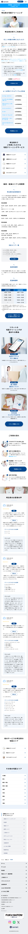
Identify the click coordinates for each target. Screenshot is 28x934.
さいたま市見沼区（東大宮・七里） (10, 255)
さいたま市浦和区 (6, 261)
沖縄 (3, 803)
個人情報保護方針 (4, 895)
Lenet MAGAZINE (6, 888)
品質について (7, 829)
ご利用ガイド (7, 832)
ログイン (21, 1)
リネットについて (5, 881)
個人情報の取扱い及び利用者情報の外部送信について (11, 897)
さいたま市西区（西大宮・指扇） (10, 250)
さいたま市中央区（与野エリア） (10, 257)
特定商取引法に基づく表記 (6, 902)
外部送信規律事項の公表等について (8, 899)
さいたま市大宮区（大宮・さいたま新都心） (12, 253)
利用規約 (6, 853)
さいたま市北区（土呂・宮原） (9, 252)
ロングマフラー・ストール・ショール (7, 119)
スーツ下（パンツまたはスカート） (7, 100)
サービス (3, 867)
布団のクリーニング (10, 163)
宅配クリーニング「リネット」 (8, 46)
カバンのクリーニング (11, 172)
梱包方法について (13, 456)
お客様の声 (6, 843)
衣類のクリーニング (10, 154)
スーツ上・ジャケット (6, 96)
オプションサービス (8, 836)
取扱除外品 (6, 849)
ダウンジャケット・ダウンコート (7, 104)
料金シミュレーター (8, 839)
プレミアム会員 (19, 70)
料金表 (15, 75)
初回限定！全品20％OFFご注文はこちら (14, 5)
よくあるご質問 (7, 846)
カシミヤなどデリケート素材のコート (17, 61)
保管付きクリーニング (11, 159)
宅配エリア (6, 825)
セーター (4, 111)
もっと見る (13, 259)
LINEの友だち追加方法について (7, 906)
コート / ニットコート (6, 108)
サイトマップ (3, 910)
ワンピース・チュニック (7, 115)
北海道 (3, 775)
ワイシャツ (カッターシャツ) (7, 123)
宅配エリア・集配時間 (6, 874)
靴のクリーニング (10, 168)
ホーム (2, 859)
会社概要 (3, 908)
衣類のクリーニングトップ (9, 819)
